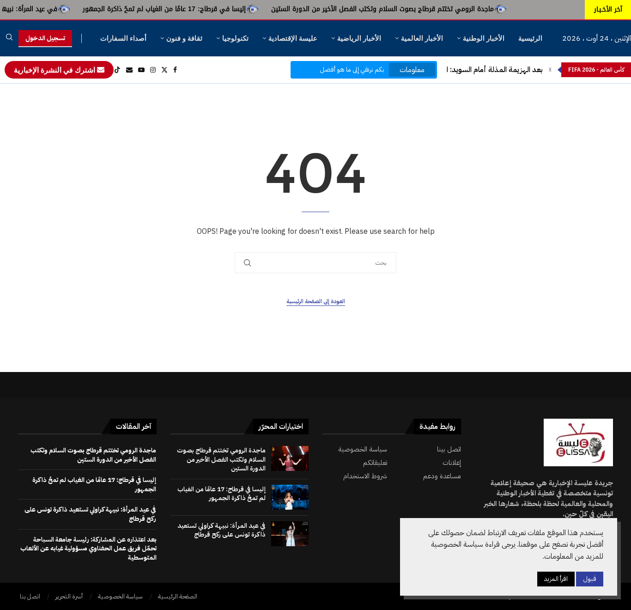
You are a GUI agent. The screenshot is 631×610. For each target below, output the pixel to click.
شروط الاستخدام (365, 476)
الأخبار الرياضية (359, 38)
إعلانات (452, 462)
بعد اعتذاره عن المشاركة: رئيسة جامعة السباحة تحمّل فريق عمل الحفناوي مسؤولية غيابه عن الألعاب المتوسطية (88, 548)
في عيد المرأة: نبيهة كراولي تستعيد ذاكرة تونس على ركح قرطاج (221, 530)
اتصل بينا (449, 449)
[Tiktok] (117, 69)
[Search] (9, 38)
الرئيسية (530, 38)
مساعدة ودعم (442, 476)
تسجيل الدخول (45, 38)
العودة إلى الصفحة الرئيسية (315, 301)
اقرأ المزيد (556, 579)
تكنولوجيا (235, 38)
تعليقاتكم (375, 462)
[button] (550, 69)
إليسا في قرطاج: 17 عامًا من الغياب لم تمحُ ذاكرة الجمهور (181, 9)
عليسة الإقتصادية (292, 38)
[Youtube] (141, 69)
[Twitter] (164, 69)
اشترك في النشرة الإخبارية (55, 69)
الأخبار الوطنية (483, 38)
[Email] (129, 69)
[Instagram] (153, 69)
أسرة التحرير (69, 596)
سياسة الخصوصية (362, 449)
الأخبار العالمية (422, 38)
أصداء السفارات (123, 38)
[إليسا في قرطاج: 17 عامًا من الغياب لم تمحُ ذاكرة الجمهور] (290, 497)
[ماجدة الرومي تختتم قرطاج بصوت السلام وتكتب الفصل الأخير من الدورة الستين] (290, 458)
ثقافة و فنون (184, 38)
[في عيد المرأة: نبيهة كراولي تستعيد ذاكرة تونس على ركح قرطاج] (290, 533)
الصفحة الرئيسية (177, 596)
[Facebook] (175, 69)
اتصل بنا (30, 596)
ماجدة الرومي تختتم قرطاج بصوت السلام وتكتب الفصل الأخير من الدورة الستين (400, 9)
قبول (589, 579)
